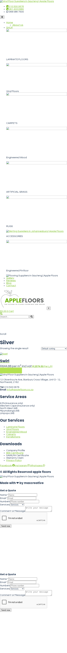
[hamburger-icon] (2, 17)
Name (4, 495)
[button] (1, 314)
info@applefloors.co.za (20, 389)
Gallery (10, 278)
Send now (5, 526)
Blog (8, 283)
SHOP (9, 27)
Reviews (11, 280)
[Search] (31, 316)
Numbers (5, 501)
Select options (10, 370)
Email (3, 498)
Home (9, 22)
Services (5, 504)
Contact (11, 285)
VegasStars (26, 382)
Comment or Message (12, 511)
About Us (17, 25)
